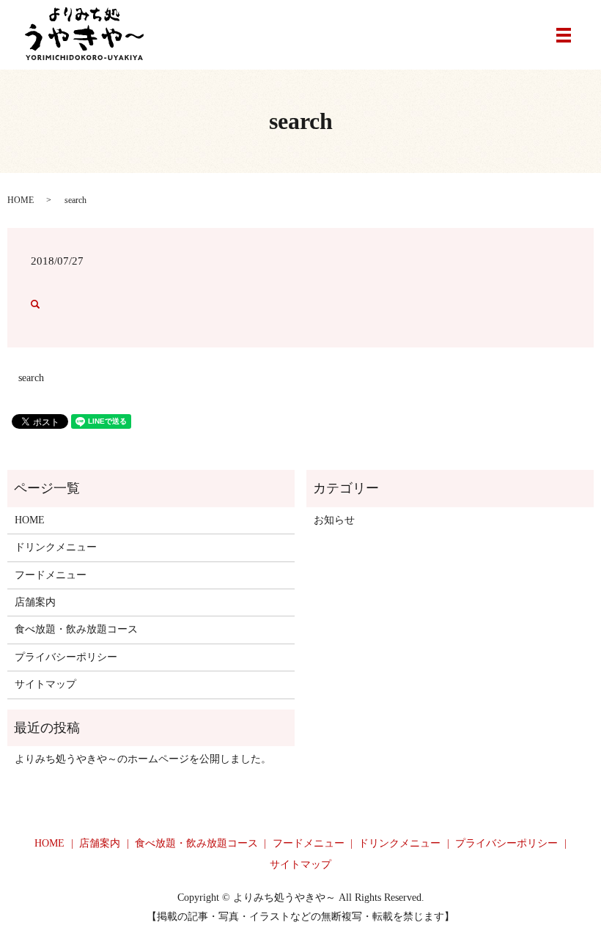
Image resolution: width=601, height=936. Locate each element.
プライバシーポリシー (66, 657)
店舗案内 (35, 602)
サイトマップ (45, 684)
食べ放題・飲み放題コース (76, 629)
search (31, 377)
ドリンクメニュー (56, 547)
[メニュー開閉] (563, 35)
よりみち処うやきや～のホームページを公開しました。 (143, 758)
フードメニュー (50, 575)
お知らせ (334, 520)
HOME (20, 200)
